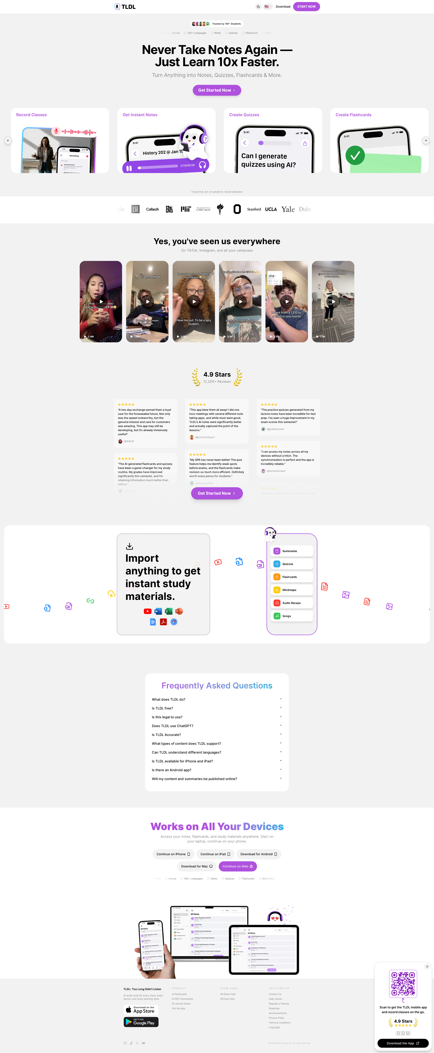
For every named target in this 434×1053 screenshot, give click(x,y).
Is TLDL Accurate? (166, 735)
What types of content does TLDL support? (186, 744)
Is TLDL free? (162, 708)
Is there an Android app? (171, 770)
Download (283, 6)
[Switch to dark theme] (258, 6)
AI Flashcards (179, 994)
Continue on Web (235, 866)
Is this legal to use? (167, 717)
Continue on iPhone (171, 854)
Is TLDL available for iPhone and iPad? (182, 761)
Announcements (278, 1013)
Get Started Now (214, 90)
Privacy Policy (276, 1017)
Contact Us (275, 994)
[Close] (427, 967)
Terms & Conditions (279, 1022)
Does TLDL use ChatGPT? (172, 726)
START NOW (306, 6)
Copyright (274, 1027)
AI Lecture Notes (181, 1003)
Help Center (275, 998)
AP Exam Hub (227, 994)
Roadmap (274, 1008)
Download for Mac (194, 866)
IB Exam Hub (227, 998)
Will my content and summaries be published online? (194, 779)
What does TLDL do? (168, 699)
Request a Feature (279, 1003)
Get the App (178, 1008)
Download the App (400, 1043)
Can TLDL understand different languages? (186, 752)
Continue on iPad (213, 854)
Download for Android (257, 854)
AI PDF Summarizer (182, 998)
